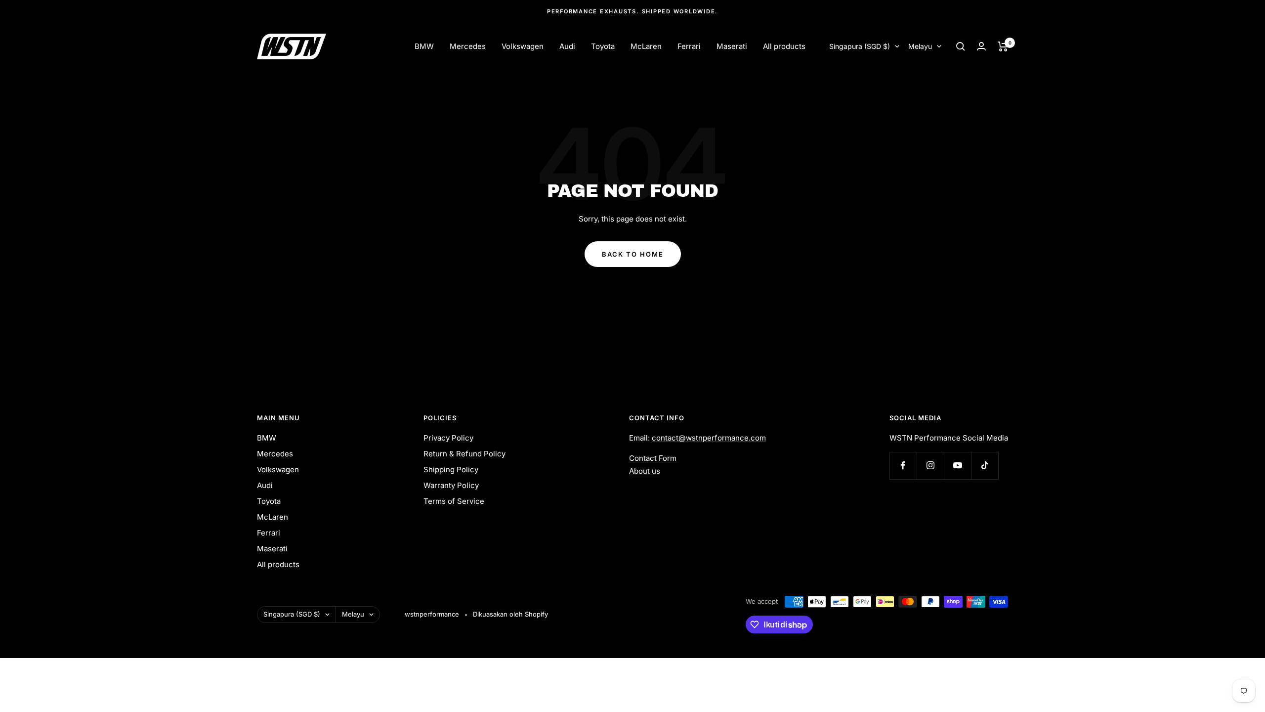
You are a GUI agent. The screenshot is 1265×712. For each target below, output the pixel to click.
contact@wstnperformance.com (709, 438)
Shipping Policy (450, 469)
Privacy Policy (448, 438)
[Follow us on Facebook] (903, 465)
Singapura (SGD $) (859, 46)
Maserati (732, 46)
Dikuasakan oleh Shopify (510, 614)
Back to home (633, 254)
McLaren (646, 46)
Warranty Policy (451, 485)
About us (644, 471)
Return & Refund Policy (464, 453)
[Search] (960, 46)
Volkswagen (523, 46)
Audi (567, 46)
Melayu (920, 46)
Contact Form (652, 458)
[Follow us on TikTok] (984, 465)
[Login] (981, 46)
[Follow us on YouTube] (957, 465)
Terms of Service (453, 501)
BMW (424, 46)
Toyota (603, 46)
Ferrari (689, 46)
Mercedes (468, 46)
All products (784, 46)
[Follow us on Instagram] (930, 465)
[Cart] (1003, 46)
